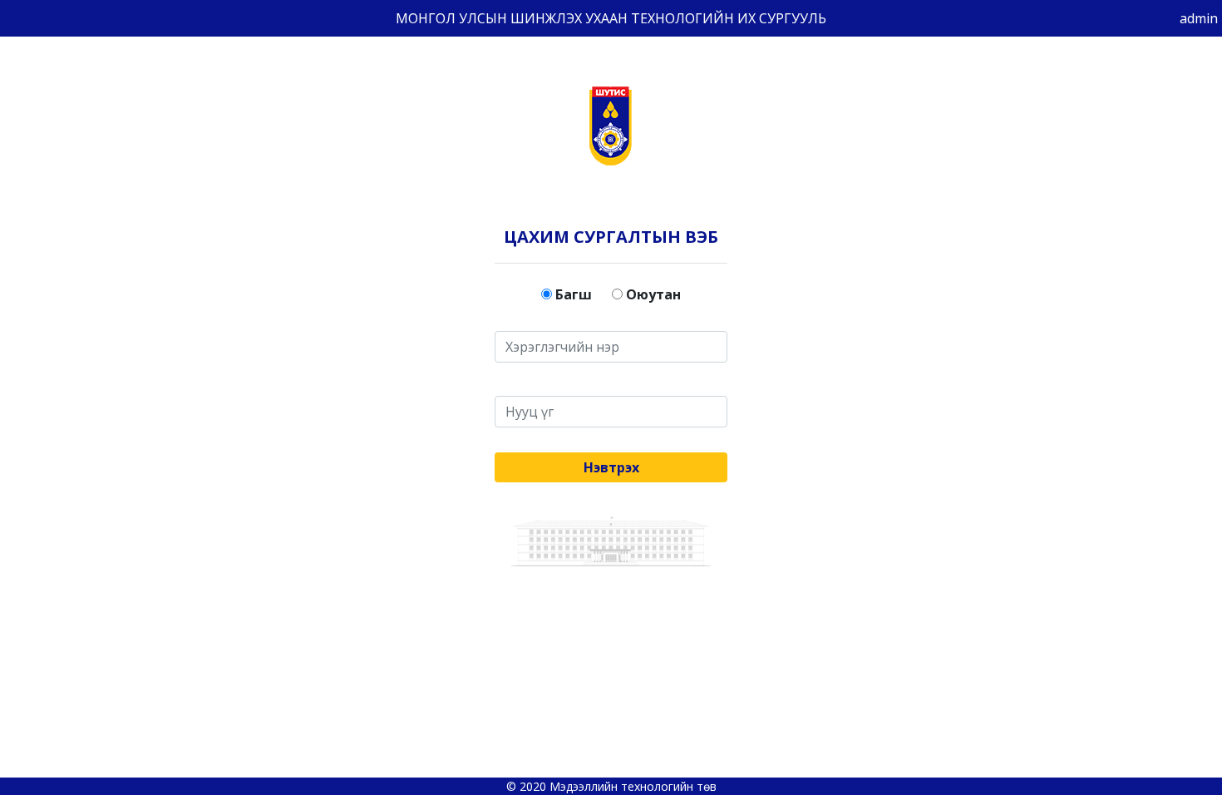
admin (1199, 18)
